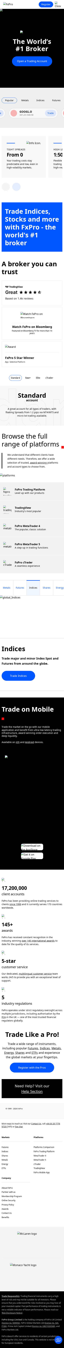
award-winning (38, 462)
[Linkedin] (12, 1114)
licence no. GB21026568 (43, 1326)
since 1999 (15, 904)
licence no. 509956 (10, 1323)
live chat (19, 1126)
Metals (56, 1048)
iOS (18, 742)
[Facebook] (3, 1114)
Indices (45, 1048)
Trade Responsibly (11, 1296)
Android (29, 742)
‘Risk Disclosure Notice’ (12, 1313)
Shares (20, 1053)
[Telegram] (41, 1114)
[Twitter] (22, 1114)
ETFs (35, 1053)
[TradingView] (60, 1114)
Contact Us (36, 1123)
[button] (16, 187)
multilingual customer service (35, 973)
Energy (9, 1053)
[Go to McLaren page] (32, 34)
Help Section (32, 1091)
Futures (33, 1048)
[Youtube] (32, 1114)
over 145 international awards (38, 940)
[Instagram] (51, 1114)
